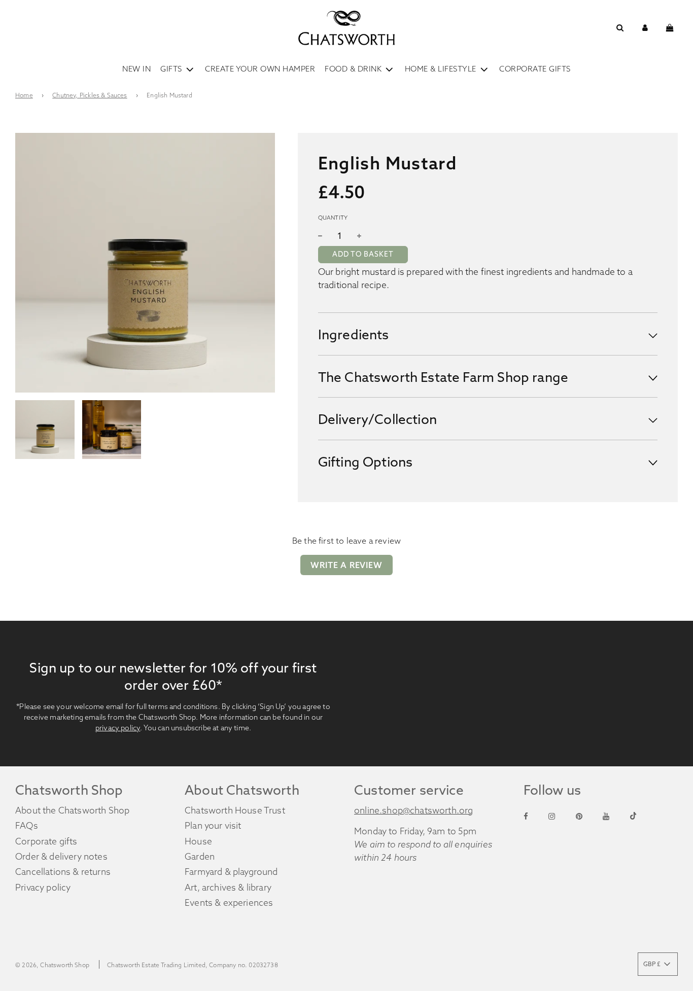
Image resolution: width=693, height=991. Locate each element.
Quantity (333, 217)
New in (136, 69)
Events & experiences (229, 902)
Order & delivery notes (61, 856)
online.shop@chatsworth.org (413, 810)
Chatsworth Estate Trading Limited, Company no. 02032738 (192, 965)
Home (24, 95)
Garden (200, 856)
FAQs (26, 825)
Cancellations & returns (63, 871)
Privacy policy (43, 887)
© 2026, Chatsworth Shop (52, 965)
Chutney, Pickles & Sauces (89, 95)
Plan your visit (213, 825)
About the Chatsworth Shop (72, 810)
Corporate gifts (46, 841)
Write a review (346, 565)
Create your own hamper (260, 69)
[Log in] (645, 28)
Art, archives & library (228, 887)
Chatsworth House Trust (235, 810)
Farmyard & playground (231, 871)
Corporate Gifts (535, 69)
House (198, 841)
